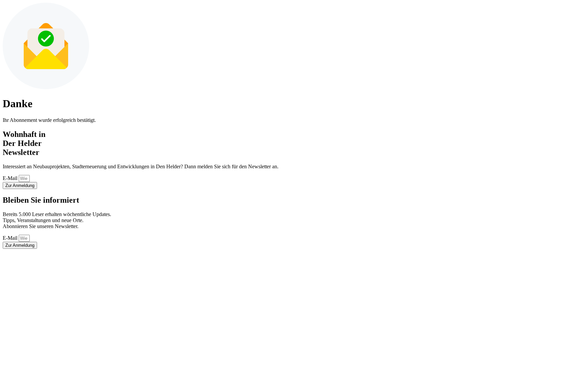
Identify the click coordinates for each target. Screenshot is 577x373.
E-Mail (11, 178)
